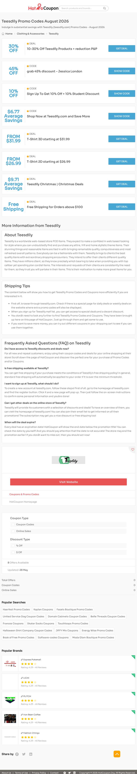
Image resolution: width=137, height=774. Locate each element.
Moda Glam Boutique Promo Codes (93, 637)
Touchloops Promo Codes (73, 623)
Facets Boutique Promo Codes (75, 609)
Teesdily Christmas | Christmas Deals (55, 184)
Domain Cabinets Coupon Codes (67, 616)
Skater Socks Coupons (40, 623)
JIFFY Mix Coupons (67, 630)
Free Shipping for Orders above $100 (55, 207)
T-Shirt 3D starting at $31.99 (48, 139)
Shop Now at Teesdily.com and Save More (58, 116)
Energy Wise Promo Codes (97, 630)
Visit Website (68, 482)
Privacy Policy (39, 772)
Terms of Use (21, 772)
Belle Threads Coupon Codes (108, 616)
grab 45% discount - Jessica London (54, 71)
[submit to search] (104, 8)
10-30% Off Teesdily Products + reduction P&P (62, 49)
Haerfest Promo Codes (16, 609)
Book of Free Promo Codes (18, 637)
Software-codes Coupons (53, 637)
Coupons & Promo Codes (24, 494)
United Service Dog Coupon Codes (23, 616)
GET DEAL (122, 48)
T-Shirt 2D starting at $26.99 (48, 162)
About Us (6, 772)
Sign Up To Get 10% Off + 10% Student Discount (63, 94)
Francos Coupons (13, 623)
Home (9, 33)
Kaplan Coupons (43, 609)
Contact (54, 772)
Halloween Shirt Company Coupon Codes (27, 630)
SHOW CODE (122, 71)
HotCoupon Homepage (23, 501)
